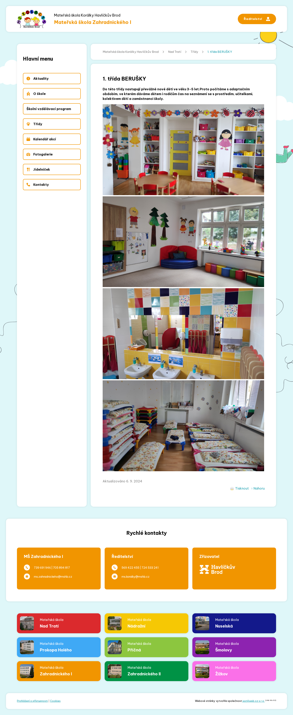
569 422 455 (130, 567)
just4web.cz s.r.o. (254, 700)
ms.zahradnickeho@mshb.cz (53, 576)
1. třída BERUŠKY (219, 52)
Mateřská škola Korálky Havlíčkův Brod (131, 52)
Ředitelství (253, 19)
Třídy (194, 52)
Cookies (55, 700)
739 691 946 (42, 567)
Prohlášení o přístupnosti (32, 700)
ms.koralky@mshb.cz (135, 576)
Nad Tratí (174, 52)
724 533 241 (150, 567)
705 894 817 (61, 567)
